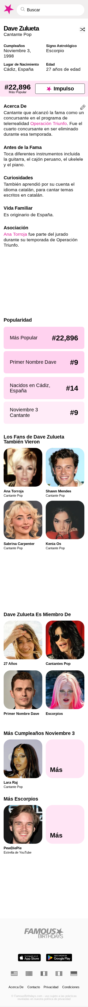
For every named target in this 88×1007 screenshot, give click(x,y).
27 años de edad (63, 69)
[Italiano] (59, 973)
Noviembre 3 (17, 50)
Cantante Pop (18, 34)
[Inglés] (14, 973)
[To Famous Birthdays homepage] (8, 9)
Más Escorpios (21, 799)
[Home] (44, 933)
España (26, 69)
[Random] (82, 29)
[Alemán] (73, 973)
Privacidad (51, 987)
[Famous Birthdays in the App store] (29, 957)
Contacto (33, 987)
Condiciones (70, 987)
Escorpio (55, 50)
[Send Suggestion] (82, 108)
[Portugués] (29, 973)
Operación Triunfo (48, 123)
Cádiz (9, 69)
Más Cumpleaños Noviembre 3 (39, 733)
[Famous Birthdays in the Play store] (59, 957)
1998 (9, 55)
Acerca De (16, 987)
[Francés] (44, 973)
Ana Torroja (15, 234)
